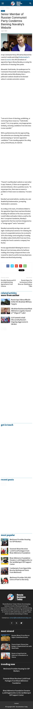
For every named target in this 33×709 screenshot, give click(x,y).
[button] (30, 3)
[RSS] (16, 623)
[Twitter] (21, 623)
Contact (16, 703)
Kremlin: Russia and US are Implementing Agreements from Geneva (8, 283)
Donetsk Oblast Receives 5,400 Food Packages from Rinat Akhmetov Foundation (20, 551)
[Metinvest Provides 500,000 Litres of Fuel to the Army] (4, 580)
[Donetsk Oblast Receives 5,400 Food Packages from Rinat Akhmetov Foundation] (4, 551)
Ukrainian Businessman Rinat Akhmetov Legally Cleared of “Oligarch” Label (21, 311)
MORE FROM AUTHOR (10, 295)
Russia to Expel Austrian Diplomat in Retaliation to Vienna (20, 655)
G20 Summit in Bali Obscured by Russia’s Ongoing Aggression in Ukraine (19, 321)
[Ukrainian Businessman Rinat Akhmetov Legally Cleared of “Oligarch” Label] (5, 311)
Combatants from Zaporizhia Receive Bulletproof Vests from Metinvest (20, 570)
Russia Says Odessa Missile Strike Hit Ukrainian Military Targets (21, 302)
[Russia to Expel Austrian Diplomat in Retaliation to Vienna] (5, 655)
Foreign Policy (4, 322)
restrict (9, 60)
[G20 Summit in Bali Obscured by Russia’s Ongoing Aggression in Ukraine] (5, 320)
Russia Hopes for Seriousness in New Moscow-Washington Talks (25, 283)
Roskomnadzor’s (24, 57)
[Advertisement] (16, 99)
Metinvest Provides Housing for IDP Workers (20, 541)
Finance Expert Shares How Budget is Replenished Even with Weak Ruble (22, 646)
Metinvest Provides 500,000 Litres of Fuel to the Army (20, 579)
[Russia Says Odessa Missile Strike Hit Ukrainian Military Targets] (5, 302)
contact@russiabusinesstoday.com (20, 618)
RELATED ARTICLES (9, 293)
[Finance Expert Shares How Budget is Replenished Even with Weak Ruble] (5, 646)
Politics (8, 8)
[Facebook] (11, 623)
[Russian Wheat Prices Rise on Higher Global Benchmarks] (5, 638)
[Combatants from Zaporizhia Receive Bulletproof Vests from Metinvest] (4, 571)
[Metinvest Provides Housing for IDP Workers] (4, 542)
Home (2, 8)
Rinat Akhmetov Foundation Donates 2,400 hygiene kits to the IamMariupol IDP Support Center (21, 561)
